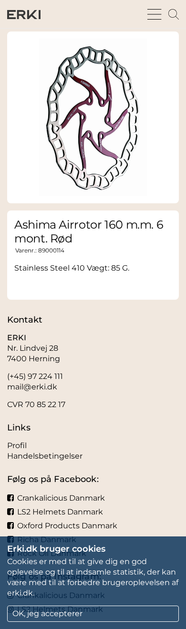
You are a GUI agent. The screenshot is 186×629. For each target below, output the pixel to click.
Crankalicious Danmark (61, 498)
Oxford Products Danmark (67, 525)
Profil (17, 445)
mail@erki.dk (32, 386)
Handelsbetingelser (45, 456)
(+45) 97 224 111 (35, 376)
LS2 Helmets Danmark (60, 511)
